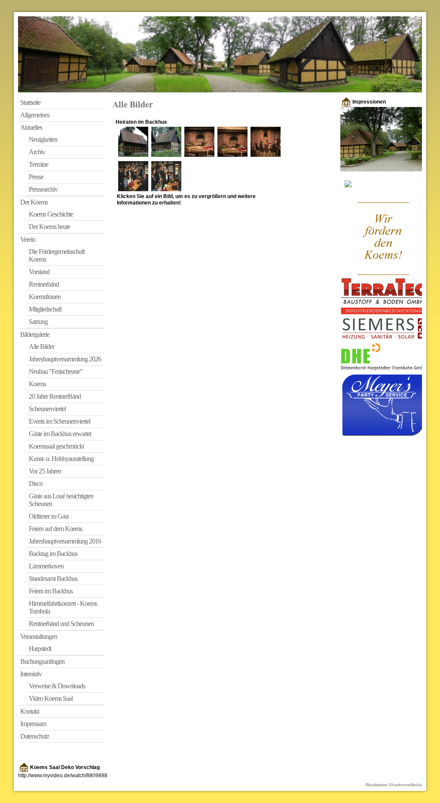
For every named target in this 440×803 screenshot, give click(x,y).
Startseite (30, 102)
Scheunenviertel (47, 408)
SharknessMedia (405, 784)
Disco (36, 483)
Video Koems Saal (51, 698)
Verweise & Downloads (57, 686)
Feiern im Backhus (51, 591)
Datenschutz (34, 736)
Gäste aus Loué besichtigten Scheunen (61, 499)
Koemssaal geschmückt (56, 446)
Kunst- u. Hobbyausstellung (61, 458)
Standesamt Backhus (53, 578)
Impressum (33, 723)
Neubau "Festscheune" (55, 371)
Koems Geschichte (51, 214)
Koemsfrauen (45, 296)
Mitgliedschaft (45, 309)
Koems (37, 384)
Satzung (38, 321)
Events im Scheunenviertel (59, 421)
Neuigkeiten (43, 139)
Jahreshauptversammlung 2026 (65, 359)
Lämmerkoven (46, 566)
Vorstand (39, 271)
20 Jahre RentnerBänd (55, 396)
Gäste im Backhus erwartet (60, 433)
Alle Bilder (41, 346)
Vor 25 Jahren (45, 471)
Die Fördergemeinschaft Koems (57, 255)
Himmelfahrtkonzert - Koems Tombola (63, 607)
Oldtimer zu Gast (48, 516)
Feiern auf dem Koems (55, 528)
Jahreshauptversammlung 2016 (65, 541)
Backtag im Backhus (53, 553)
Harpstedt (40, 648)
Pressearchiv (43, 189)
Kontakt (29, 711)
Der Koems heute (49, 226)
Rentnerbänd (44, 284)
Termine (38, 164)
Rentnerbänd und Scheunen (61, 623)
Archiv (37, 152)
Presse (36, 176)
